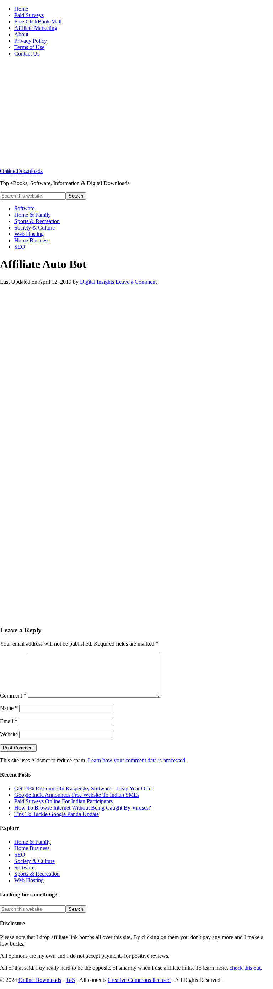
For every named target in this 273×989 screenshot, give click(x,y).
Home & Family (32, 842)
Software (24, 867)
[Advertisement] (136, 112)
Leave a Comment (136, 282)
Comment (13, 696)
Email (8, 721)
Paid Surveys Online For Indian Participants (63, 801)
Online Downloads (21, 171)
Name (9, 708)
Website (9, 734)
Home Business (31, 848)
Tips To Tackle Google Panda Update (56, 814)
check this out (245, 968)
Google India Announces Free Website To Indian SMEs (76, 795)
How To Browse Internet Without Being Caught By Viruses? (82, 808)
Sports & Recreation (37, 874)
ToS (70, 980)
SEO (19, 855)
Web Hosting (29, 880)
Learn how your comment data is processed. (137, 760)
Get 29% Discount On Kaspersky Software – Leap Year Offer (83, 788)
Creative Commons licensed (139, 980)
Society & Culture (34, 861)
